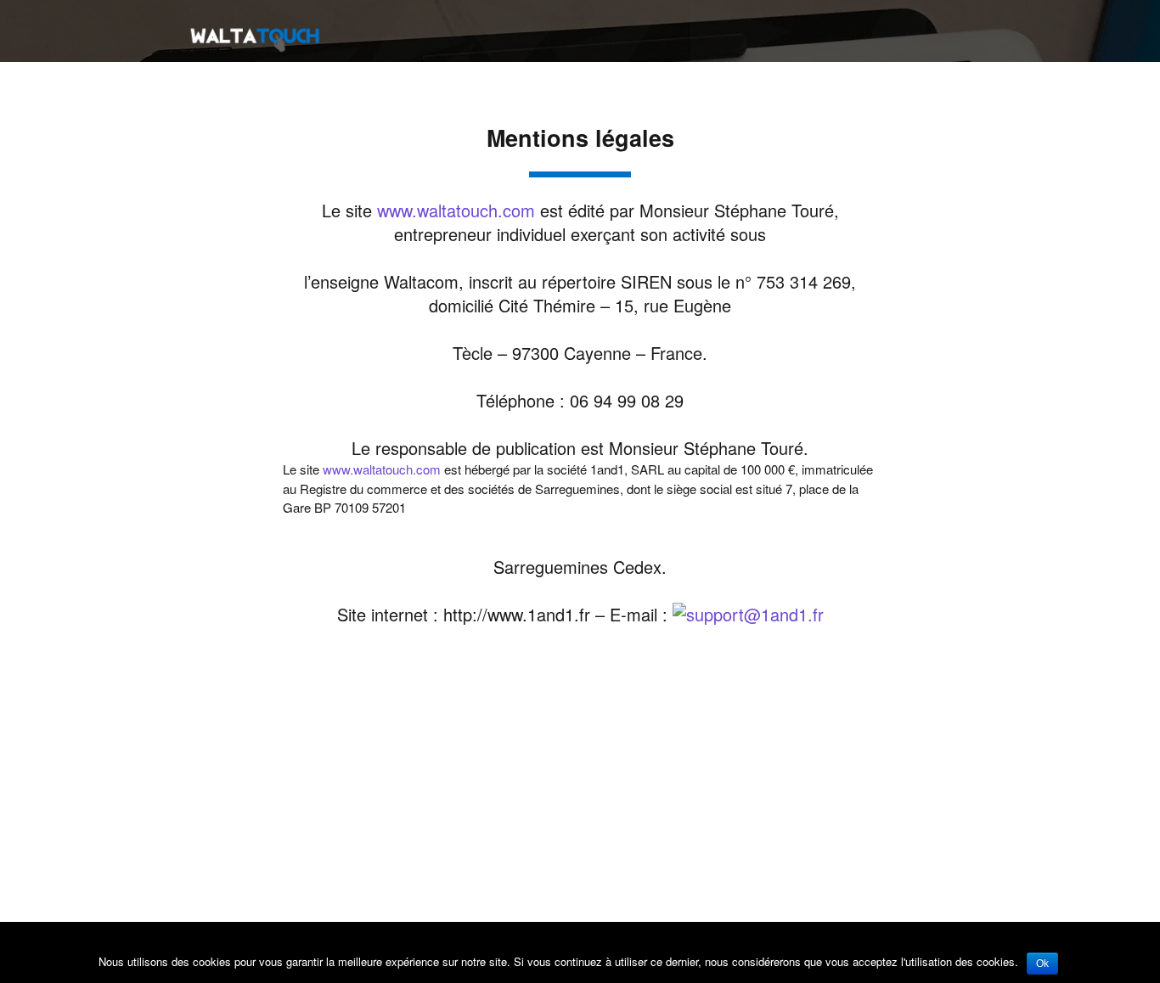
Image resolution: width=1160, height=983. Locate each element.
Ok (1042, 963)
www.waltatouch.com (456, 210)
